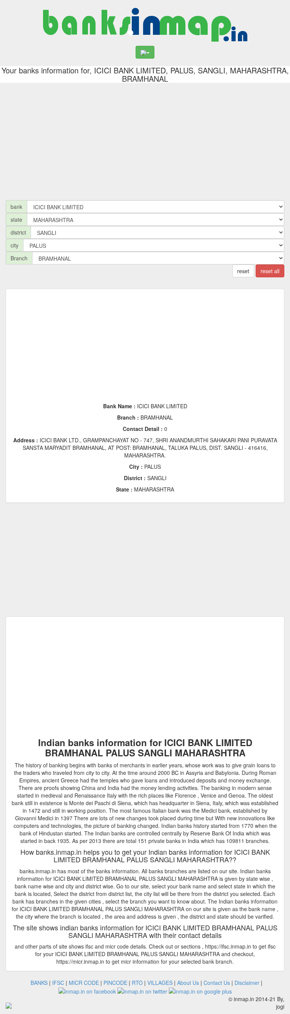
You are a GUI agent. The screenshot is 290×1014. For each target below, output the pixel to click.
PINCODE (115, 982)
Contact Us (217, 982)
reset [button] (243, 271)
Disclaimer (246, 982)
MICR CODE (84, 982)
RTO (137, 982)
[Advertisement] (145, 140)
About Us (188, 982)
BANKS (39, 982)
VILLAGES (160, 982)
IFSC (58, 982)
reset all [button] (270, 271)
